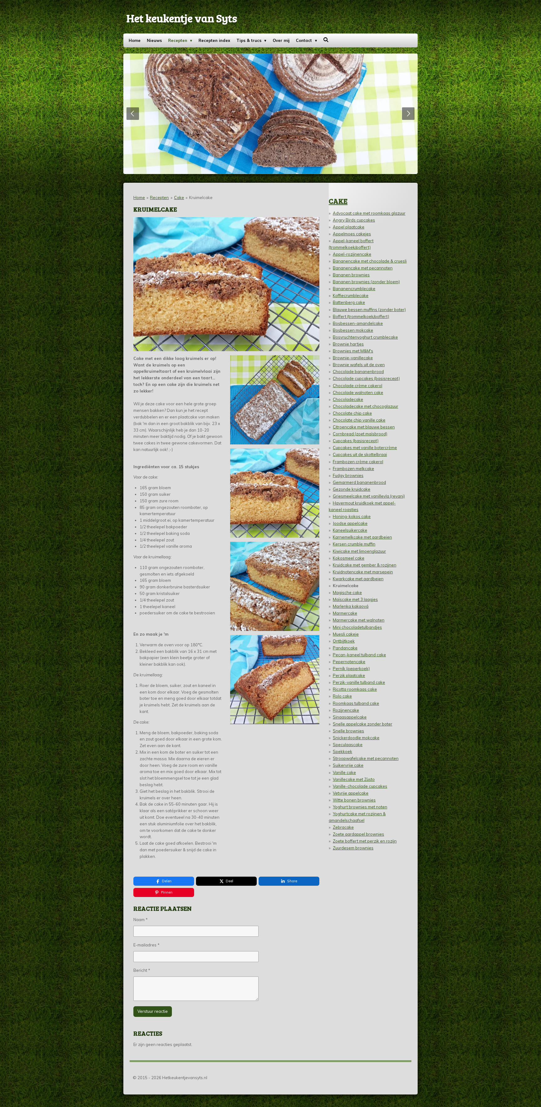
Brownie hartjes (348, 343)
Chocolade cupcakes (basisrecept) (366, 378)
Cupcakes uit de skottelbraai (360, 454)
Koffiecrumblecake (350, 295)
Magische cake (347, 592)
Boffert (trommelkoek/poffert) (361, 316)
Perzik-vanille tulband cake (359, 682)
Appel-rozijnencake (352, 254)
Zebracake (343, 827)
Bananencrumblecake (354, 288)
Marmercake (345, 613)
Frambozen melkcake (353, 468)
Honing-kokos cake (352, 516)
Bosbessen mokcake (353, 330)
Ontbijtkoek (344, 640)
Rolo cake (342, 696)
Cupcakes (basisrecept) (356, 440)
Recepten (159, 197)
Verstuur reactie (152, 1011)
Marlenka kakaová (350, 606)
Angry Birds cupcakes (354, 220)
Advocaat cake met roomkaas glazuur (369, 213)
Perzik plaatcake (349, 675)
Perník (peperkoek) (351, 668)
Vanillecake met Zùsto (354, 779)
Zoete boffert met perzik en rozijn (365, 840)
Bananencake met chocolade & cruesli (370, 261)
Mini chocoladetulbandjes (357, 627)
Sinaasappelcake (350, 717)
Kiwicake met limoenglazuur (359, 551)
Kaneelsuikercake (350, 530)
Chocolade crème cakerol (357, 385)
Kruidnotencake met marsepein (363, 571)
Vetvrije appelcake (350, 793)
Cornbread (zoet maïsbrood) (360, 433)
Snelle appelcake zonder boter (362, 723)
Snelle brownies (348, 730)
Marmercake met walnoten (358, 620)
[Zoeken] (326, 40)
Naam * (140, 919)
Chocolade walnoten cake (358, 392)
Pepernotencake (349, 661)
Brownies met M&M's (353, 350)
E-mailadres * (146, 944)
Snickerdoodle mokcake (356, 737)
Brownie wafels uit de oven (359, 364)
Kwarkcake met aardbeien (358, 578)
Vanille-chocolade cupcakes (360, 786)
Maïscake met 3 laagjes (355, 599)
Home (139, 197)
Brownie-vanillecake (353, 357)
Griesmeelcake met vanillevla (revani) (369, 496)
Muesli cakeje (346, 634)
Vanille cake (344, 772)
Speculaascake (348, 744)
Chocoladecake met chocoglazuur (365, 406)
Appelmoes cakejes (352, 233)
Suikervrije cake (348, 765)
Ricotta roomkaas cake (355, 689)
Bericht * (141, 970)
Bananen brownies (351, 274)
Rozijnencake (346, 710)
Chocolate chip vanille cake (359, 420)
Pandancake (345, 647)
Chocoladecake (348, 399)
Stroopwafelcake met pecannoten (366, 758)
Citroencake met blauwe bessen (364, 426)
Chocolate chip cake (352, 413)
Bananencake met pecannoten (363, 267)
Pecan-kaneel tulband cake (359, 654)
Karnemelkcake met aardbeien (362, 537)
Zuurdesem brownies (353, 847)
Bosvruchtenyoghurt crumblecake (365, 337)
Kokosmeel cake (348, 558)
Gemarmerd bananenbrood (359, 482)
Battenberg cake (349, 302)
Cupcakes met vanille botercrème (365, 447)
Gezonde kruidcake (351, 489)
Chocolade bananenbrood (358, 371)
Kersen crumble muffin (354, 543)
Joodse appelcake (350, 523)
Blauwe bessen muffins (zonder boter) (369, 309)
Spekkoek (342, 751)
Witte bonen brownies (354, 799)
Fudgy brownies (348, 475)
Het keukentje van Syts (181, 17)
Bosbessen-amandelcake (358, 323)
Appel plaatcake (348, 226)
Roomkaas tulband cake (356, 703)
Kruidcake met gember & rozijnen (364, 564)
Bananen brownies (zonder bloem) (366, 281)
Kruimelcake (201, 197)
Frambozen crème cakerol (358, 461)
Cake (179, 197)
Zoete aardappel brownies (358, 834)
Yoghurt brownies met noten (360, 806)
